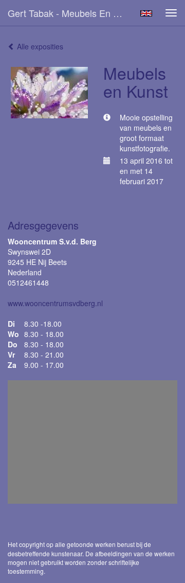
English (146, 13)
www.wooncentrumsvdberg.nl (55, 303)
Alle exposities (39, 46)
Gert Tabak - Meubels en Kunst (71, 13)
